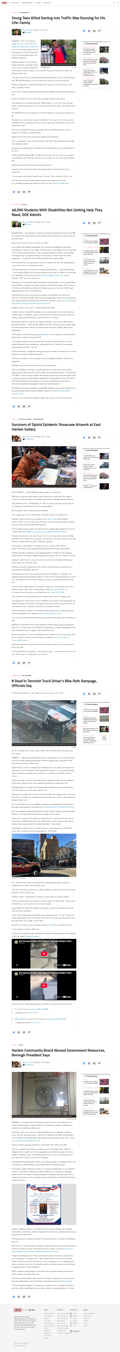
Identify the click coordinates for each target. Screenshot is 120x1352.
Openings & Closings (62, 1326)
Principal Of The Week (63, 1328)
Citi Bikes (54, 925)
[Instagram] (70, 1323)
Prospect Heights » (89, 57)
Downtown (16, 204)
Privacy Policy (25, 1343)
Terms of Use (17, 1343)
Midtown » (86, 726)
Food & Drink (47, 1321)
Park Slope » (87, 453)
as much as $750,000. (57, 592)
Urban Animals (47, 1335)
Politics (21, 1045)
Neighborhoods (27, 3)
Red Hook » (86, 258)
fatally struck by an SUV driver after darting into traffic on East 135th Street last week (25, 46)
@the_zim (28, 224)
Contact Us (86, 1318)
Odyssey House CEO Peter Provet (50, 613)
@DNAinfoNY (19, 1019)
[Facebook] (70, 1316)
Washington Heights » (89, 47)
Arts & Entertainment (25, 419)
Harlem (15, 12)
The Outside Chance (62, 1316)
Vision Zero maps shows (60, 183)
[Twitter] (71, 1313)
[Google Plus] (70, 1321)
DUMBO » (85, 239)
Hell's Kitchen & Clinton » (90, 248)
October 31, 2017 (34, 1013)
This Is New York (61, 1330)
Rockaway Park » (88, 68)
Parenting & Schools (49, 1326)
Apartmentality (61, 1321)
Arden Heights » (88, 484)
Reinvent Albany (66, 1281)
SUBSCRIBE (76, 1331)
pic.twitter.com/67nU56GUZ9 (56, 1019)
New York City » (88, 268)
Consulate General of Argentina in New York (58, 807)
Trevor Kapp (28, 30)
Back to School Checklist (63, 1313)
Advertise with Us (87, 1316)
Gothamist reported (32, 936)
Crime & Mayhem (24, 12)
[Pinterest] (70, 1318)
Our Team (85, 1321)
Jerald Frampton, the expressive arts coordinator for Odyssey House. (44, 531)
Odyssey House (52, 519)
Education (24, 204)
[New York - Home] (6, 3)
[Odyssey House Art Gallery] (44, 465)
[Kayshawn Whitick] (58, 51)
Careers (85, 1323)
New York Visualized (62, 1318)
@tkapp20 (28, 32)
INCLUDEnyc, (43, 334)
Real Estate (47, 1330)
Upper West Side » (88, 735)
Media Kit (85, 1326)
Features (47, 3)
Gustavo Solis (29, 437)
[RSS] (70, 1326)
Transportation (47, 1333)
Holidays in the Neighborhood (64, 1333)
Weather (46, 1338)
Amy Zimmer (29, 222)
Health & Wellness (38, 419)
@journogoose (29, 439)
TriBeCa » (86, 716)
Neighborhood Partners (89, 1313)
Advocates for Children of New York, (51, 275)
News (38, 3)
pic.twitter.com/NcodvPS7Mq (38, 1009)
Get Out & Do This (61, 1323)
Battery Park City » (89, 79)
